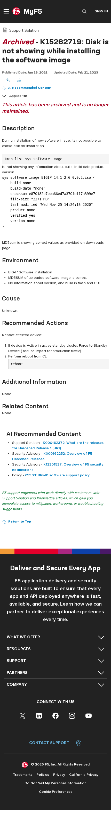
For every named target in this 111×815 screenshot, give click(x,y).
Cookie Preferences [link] (55, 791)
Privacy (59, 774)
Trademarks (22, 774)
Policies (42, 774)
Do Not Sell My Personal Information (55, 783)
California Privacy (83, 774)
